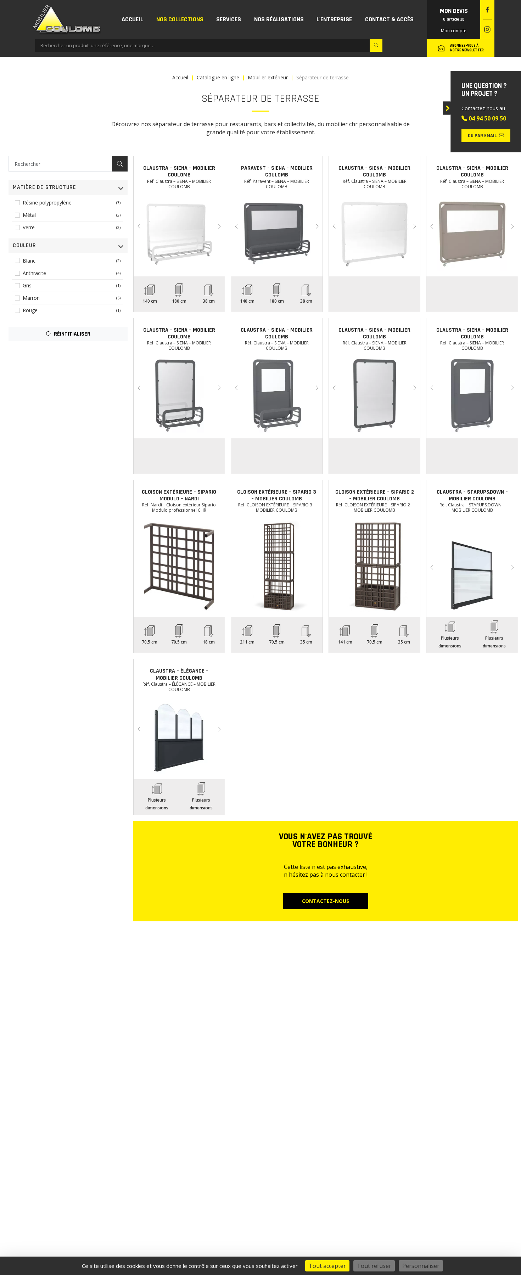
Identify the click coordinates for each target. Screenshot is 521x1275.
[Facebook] (487, 9)
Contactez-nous (325, 901)
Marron (72, 297)
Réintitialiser (71, 334)
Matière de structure (44, 187)
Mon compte (453, 31)
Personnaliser (420, 1266)
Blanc (72, 260)
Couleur (24, 245)
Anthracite (72, 273)
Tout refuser (374, 1266)
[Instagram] (487, 29)
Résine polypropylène (72, 202)
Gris (72, 285)
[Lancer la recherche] (376, 45)
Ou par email (482, 136)
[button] (180, 19)
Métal (72, 215)
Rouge (72, 310)
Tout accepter (327, 1266)
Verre (72, 227)
